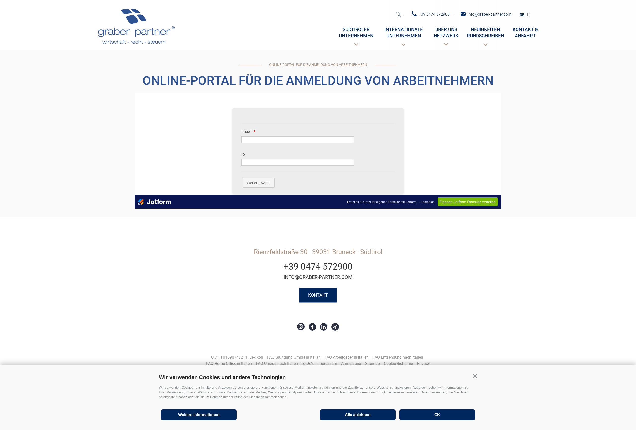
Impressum (327, 363)
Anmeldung (351, 363)
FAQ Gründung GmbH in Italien (294, 357)
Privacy (423, 363)
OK (437, 415)
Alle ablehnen (358, 415)
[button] (475, 376)
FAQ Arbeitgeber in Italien (347, 357)
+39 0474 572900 (318, 266)
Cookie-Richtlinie (398, 363)
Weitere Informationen (199, 415)
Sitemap (372, 363)
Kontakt (318, 295)
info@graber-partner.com (318, 277)
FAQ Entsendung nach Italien (398, 357)
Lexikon (256, 357)
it (528, 14)
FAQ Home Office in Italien (229, 363)
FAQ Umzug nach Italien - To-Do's (285, 363)
